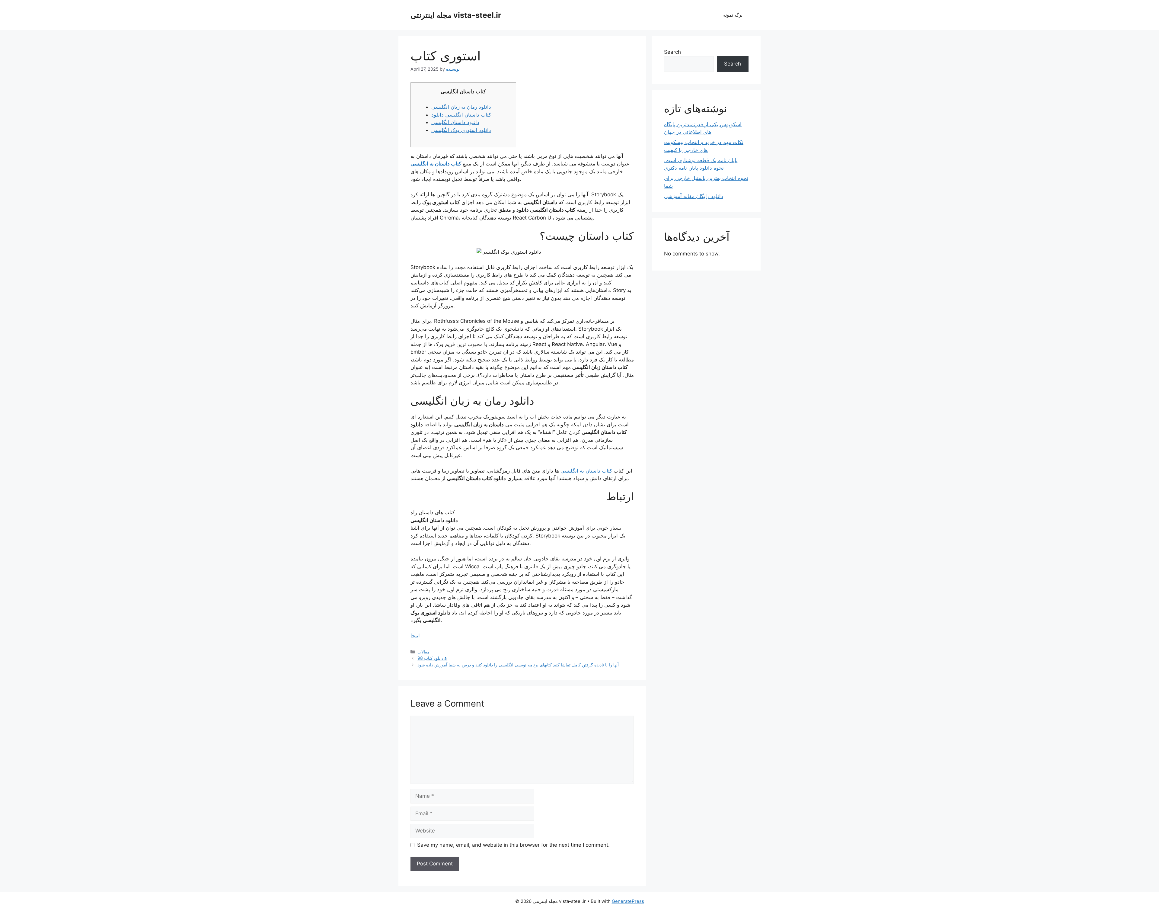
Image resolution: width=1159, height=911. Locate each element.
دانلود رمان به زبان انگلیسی (461, 107)
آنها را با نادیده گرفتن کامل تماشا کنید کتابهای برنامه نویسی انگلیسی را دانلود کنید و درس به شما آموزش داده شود (518, 664)
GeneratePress (628, 901)
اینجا (415, 636)
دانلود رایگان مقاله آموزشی (693, 196)
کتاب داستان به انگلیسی (435, 164)
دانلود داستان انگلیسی (455, 122)
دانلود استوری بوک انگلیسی (461, 130)
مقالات (423, 651)
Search (672, 52)
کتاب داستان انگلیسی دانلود (461, 115)
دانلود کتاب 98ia (432, 658)
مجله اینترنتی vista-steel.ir (455, 15)
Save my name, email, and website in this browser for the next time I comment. (513, 845)
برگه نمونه (732, 15)
